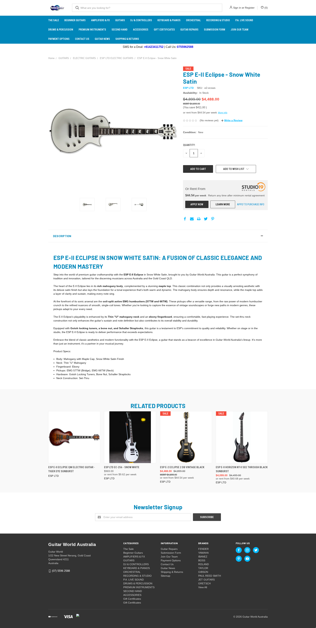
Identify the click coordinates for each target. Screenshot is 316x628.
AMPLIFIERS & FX (100, 20)
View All (202, 587)
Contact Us (82, 38)
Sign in (237, 7)
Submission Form (214, 29)
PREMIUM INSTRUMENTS (92, 29)
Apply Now (196, 204)
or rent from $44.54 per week (205, 112)
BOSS (201, 560)
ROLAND (203, 564)
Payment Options (58, 38)
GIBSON (203, 571)
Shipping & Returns (127, 38)
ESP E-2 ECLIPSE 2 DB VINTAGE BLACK (182, 467)
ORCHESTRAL (193, 20)
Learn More (223, 204)
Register (250, 7)
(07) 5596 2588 (61, 570)
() (266, 7)
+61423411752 (153, 46)
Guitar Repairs (189, 29)
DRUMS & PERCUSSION (60, 29)
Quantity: (189, 145)
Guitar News (102, 38)
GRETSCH (204, 583)
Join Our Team (239, 29)
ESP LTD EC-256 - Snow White (121, 467)
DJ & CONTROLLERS (141, 20)
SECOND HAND (119, 29)
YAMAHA (203, 552)
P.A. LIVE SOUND (244, 20)
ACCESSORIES (140, 29)
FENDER (203, 548)
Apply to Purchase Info (250, 204)
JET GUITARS (206, 579)
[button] (158, 236)
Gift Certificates (164, 29)
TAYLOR (203, 568)
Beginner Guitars (75, 20)
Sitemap (165, 575)
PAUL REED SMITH (209, 575)
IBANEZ (202, 556)
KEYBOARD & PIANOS (168, 20)
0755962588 (185, 46)
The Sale (53, 20)
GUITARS (120, 20)
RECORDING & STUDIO (218, 20)
